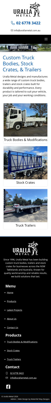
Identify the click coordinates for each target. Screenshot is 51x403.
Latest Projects (14, 310)
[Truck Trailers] (25, 205)
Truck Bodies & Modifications (22, 341)
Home (10, 292)
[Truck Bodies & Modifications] (25, 119)
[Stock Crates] (25, 162)
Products (11, 301)
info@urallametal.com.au (27, 30)
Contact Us (12, 327)
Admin (13, 399)
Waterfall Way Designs (40, 399)
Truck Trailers (14, 359)
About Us (11, 318)
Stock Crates (13, 350)
